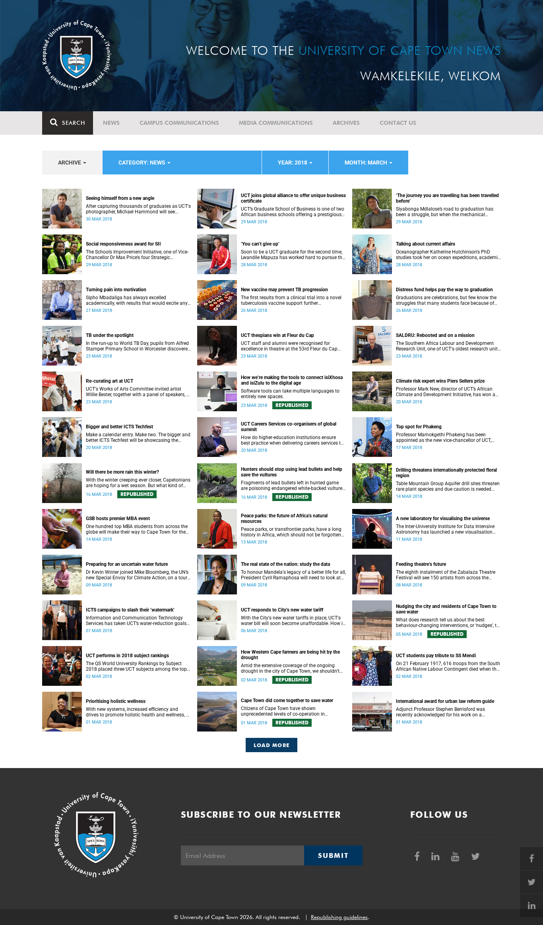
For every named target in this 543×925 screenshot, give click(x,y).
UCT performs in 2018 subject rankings (127, 655)
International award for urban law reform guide (445, 701)
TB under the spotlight (110, 335)
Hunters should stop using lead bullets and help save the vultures (291, 472)
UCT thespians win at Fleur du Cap (277, 335)
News (111, 123)
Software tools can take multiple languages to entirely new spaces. (290, 393)
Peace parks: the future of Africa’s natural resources (284, 518)
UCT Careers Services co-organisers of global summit (288, 426)
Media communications (276, 123)
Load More (272, 745)
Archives (346, 123)
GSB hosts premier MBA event (118, 518)
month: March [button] (366, 162)
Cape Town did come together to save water (287, 700)
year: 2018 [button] (293, 162)
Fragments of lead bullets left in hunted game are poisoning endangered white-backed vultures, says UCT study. (293, 485)
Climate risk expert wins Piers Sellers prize (440, 381)
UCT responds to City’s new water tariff (282, 610)
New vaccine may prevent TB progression (284, 289)
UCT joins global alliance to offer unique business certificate (293, 198)
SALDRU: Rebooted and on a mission (435, 335)
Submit (333, 855)
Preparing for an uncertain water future (127, 564)
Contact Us (398, 123)
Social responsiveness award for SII (123, 244)
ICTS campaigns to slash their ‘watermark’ (130, 610)
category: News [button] (142, 162)
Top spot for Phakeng (419, 427)
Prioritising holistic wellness (115, 701)
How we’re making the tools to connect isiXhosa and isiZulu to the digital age (292, 380)
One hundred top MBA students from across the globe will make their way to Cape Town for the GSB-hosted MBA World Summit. (137, 529)
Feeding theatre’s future (421, 564)
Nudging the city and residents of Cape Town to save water (446, 609)
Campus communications (179, 123)
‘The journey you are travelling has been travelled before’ (447, 198)
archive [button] (70, 162)
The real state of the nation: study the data (285, 564)
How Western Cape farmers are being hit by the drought (290, 654)
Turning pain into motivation (116, 289)
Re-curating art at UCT (109, 381)
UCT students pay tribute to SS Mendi (436, 655)
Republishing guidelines (339, 917)
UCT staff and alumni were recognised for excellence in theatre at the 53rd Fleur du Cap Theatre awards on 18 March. (289, 346)
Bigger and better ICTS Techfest (119, 427)
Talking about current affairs (425, 244)
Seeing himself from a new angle (120, 198)
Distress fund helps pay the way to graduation (444, 289)
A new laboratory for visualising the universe (443, 518)
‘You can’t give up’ (260, 244)
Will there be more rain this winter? (122, 472)
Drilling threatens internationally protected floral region (446, 472)
